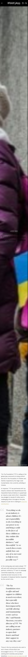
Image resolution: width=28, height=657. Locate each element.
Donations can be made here (16, 656)
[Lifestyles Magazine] (14, 3)
